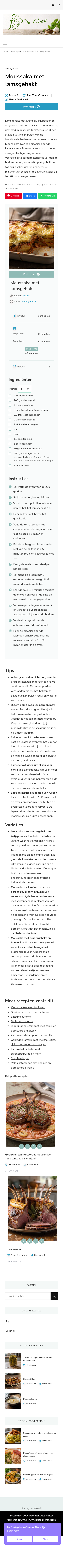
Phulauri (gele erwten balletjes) (38, 1474)
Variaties (11, 1330)
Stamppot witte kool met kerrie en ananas (39, 1434)
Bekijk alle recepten (17, 1076)
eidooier (21, 465)
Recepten (34, 1515)
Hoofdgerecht (11, 68)
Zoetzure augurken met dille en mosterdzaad (37, 1359)
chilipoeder (27, 414)
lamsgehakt (25, 400)
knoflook (23, 405)
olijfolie (23, 395)
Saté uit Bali (29, 1379)
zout (16, 429)
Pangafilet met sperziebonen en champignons (38, 1455)
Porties (13, 388)
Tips (8, 1321)
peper (17, 434)
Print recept (29, 106)
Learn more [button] (13, 1531)
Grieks (26, 295)
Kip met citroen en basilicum (28, 1007)
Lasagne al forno (21, 1016)
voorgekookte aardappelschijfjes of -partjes (34, 457)
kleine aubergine (26, 424)
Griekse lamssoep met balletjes (30, 1012)
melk (23, 439)
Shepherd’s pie (20, 1058)
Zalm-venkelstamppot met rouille (31, 1035)
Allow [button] (45, 1539)
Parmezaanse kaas (28, 448)
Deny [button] (19, 1539)
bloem (23, 443)
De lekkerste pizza (22, 1021)
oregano (24, 419)
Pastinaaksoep (30, 1399)
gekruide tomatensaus (31, 410)
